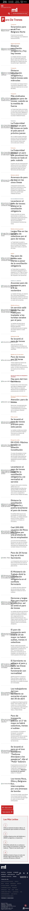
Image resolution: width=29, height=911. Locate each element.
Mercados (13, 883)
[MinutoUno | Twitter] (24, 873)
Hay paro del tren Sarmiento (19, 380)
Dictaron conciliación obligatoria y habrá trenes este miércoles (19, 75)
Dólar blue (21, 1)
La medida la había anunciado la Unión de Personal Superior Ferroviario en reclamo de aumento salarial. (19, 432)
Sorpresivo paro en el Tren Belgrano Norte (18, 29)
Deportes (3, 874)
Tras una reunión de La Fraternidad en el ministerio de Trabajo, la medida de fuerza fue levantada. (19, 347)
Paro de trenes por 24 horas (18, 358)
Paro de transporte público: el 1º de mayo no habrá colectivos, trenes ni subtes (19, 721)
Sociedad (9, 872)
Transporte (13, 24)
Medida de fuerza (15, 305)
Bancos (19, 883)
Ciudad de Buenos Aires (7, 896)
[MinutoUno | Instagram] (20, 873)
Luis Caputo (14, 894)
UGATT (12, 253)
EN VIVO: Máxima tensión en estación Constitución (19, 446)
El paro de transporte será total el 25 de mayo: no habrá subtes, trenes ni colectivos (19, 635)
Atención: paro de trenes (19, 400)
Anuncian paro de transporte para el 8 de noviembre (19, 287)
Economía (15, 872)
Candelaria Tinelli (6, 891)
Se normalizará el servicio (17, 198)
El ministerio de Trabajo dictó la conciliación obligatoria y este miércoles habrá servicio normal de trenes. (19, 86)
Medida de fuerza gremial (17, 229)
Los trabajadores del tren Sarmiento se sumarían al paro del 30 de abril (19, 693)
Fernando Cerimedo (11, 1)
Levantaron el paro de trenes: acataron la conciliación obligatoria (18, 206)
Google (16, 881)
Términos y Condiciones (7, 898)
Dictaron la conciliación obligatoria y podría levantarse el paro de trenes (19, 505)
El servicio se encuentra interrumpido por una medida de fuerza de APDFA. (19, 37)
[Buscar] (9, 13)
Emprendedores (5, 894)
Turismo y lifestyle (6, 876)
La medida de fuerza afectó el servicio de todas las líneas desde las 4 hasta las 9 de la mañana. (18, 590)
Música (7, 883)
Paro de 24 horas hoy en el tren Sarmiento (19, 555)
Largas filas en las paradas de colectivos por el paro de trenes (19, 235)
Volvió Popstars (17, 1)
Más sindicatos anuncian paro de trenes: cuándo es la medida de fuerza (19, 101)
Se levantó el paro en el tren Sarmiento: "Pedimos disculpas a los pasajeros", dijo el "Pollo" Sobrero (19, 754)
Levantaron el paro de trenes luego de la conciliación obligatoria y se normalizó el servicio (18, 474)
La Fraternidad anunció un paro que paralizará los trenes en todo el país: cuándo (19, 155)
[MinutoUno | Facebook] (27, 873)
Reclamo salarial (15, 175)
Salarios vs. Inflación (16, 280)
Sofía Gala (4, 889)
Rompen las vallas (15, 440)
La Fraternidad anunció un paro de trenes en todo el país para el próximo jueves (19, 128)
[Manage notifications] (25, 905)
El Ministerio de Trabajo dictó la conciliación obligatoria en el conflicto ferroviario (18, 577)
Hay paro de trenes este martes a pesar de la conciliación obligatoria (19, 260)
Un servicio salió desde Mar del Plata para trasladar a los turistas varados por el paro (18, 313)
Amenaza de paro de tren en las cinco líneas (19, 180)
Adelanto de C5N (15, 336)
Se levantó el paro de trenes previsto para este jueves (18, 423)
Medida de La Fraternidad (17, 354)
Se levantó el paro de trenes (18, 340)
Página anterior (8, 807)
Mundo (14, 876)
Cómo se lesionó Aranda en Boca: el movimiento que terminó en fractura (14, 828)
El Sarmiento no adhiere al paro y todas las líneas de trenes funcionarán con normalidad (19, 667)
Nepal (16, 889)
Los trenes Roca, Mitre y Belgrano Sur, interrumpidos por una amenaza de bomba (19, 784)
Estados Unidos (5, 885)
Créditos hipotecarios (7, 881)
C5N (21, 891)
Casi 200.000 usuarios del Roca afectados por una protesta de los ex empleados (19, 532)
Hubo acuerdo (14, 417)
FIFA (9, 889)
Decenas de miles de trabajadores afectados (19, 376)
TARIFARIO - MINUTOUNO (6, 905)
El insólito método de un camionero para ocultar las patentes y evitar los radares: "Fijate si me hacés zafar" (14, 846)
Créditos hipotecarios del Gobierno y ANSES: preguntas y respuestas (14, 837)
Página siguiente (6, 812)
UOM (13, 889)
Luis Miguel (16, 891)
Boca (2, 883)
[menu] (3, 6)
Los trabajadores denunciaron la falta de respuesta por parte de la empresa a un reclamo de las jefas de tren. (19, 563)
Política (3, 872)
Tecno (17, 874)
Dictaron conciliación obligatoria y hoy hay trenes (18, 49)
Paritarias (13, 121)
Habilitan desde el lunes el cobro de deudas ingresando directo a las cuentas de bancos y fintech (14, 856)
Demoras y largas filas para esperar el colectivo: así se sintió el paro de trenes (19, 603)
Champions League (6, 887)
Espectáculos (11, 874)
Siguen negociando (15, 43)
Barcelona (14, 885)
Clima (25, 2)
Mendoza (14, 887)
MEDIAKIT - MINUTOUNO (6, 904)
